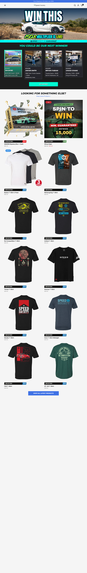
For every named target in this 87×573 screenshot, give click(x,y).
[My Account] (78, 5)
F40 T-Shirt (8, 386)
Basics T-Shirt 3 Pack (11, 192)
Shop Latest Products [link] (43, 96)
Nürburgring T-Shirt (51, 192)
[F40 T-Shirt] (23, 361)
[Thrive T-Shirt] (23, 264)
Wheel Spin (48, 144)
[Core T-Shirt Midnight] (63, 313)
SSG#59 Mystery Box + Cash (13, 144)
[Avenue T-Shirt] (63, 264)
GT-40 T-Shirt (49, 386)
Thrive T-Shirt (9, 289)
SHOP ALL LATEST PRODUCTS (43, 393)
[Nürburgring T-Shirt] (63, 167)
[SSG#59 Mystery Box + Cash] (23, 119)
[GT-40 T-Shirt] (63, 361)
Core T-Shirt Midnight (51, 338)
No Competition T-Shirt (12, 241)
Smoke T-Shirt (9, 338)
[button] (43, 84)
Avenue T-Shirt (49, 289)
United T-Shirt (49, 241)
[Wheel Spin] (63, 119)
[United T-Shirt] (63, 216)
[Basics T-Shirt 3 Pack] (23, 167)
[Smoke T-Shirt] (23, 313)
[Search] (75, 5)
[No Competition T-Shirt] (23, 216)
